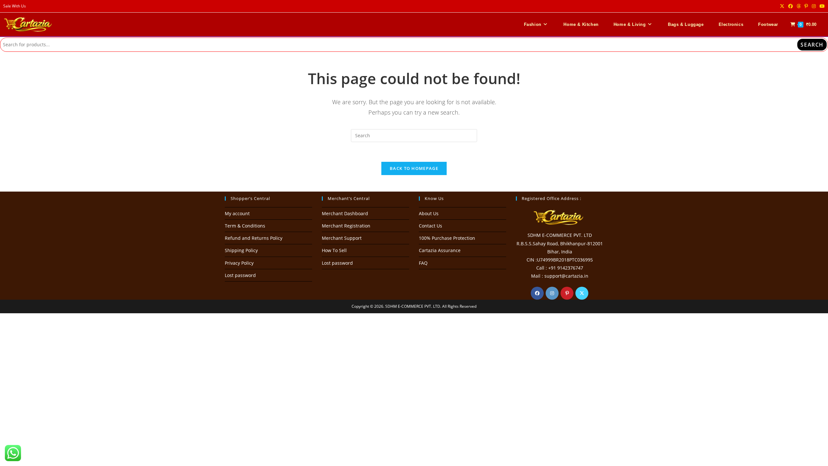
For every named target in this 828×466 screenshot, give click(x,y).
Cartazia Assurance (440, 250)
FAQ (423, 263)
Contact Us (430, 226)
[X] (581, 293)
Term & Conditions (245, 226)
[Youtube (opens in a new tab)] (821, 6)
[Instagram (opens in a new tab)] (814, 6)
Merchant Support (342, 238)
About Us (429, 213)
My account (237, 213)
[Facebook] (537, 293)
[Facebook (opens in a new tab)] (790, 6)
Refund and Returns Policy (253, 238)
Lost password (240, 275)
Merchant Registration (346, 226)
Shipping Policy (241, 250)
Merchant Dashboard (345, 213)
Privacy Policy (239, 263)
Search (812, 44)
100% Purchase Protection (447, 238)
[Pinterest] (567, 293)
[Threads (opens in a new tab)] (798, 6)
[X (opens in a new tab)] (782, 6)
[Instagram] (552, 293)
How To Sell (334, 250)
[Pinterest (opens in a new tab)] (806, 6)
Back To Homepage (414, 168)
